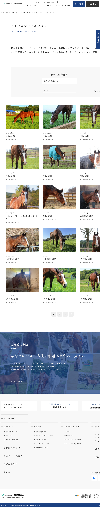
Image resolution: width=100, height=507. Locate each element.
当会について (39, 5)
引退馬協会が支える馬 (12, 448)
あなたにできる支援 (63, 5)
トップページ (9, 418)
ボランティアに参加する (72, 444)
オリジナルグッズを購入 (72, 440)
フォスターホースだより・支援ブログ (21, 13)
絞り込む (47, 90)
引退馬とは (8, 436)
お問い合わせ (51, 2)
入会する (92, 4)
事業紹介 (50, 5)
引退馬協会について (11, 432)
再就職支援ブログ (10, 464)
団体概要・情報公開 (11, 440)
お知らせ (28, 5)
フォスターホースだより (13, 456)
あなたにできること (18, 381)
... (65, 314)
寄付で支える (69, 436)
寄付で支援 (79, 4)
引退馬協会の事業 (40, 432)
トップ (3, 13)
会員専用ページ (40, 2)
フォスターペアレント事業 (43, 436)
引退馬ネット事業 (40, 440)
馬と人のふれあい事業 (42, 444)
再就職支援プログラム (42, 448)
